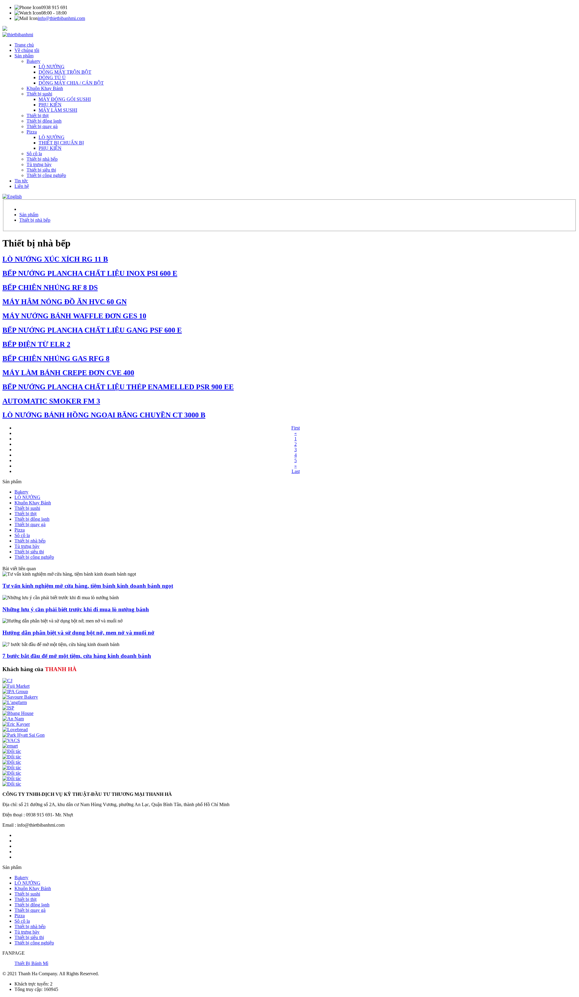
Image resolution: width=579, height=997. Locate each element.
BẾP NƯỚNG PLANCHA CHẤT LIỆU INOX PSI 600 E (89, 273)
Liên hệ (21, 186)
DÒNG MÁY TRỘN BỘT (65, 72)
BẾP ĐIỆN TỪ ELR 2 (36, 344)
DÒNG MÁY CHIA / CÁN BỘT (71, 82)
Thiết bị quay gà (42, 126)
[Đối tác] (11, 751)
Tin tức (21, 180)
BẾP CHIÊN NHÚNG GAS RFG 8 (55, 358)
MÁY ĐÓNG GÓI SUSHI (65, 99)
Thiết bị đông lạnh (44, 121)
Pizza (32, 131)
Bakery (33, 61)
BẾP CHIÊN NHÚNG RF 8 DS (50, 287)
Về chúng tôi (26, 50)
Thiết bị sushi (39, 93)
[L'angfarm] (14, 702)
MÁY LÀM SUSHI (58, 110)
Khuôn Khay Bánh (45, 88)
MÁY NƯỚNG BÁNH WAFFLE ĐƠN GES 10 (74, 316)
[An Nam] (13, 718)
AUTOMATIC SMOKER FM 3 (51, 401)
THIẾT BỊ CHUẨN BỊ (61, 142)
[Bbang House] (17, 713)
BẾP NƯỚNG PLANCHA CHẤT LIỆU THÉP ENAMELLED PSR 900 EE (118, 387)
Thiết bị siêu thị (41, 169)
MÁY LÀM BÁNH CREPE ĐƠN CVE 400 (68, 373)
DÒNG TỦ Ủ (52, 77)
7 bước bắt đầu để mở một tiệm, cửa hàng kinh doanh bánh (76, 656)
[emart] (10, 745)
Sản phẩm (23, 55)
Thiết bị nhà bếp (42, 159)
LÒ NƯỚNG (52, 66)
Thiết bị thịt (38, 115)
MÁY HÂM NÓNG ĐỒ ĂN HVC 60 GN (64, 302)
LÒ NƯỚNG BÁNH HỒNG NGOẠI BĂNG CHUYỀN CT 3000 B (103, 415)
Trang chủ (24, 44)
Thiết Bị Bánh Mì (31, 963)
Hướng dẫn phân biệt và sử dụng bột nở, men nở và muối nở (78, 632)
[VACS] (11, 740)
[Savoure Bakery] (20, 697)
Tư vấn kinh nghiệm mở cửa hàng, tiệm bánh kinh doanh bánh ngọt (87, 586)
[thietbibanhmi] (17, 34)
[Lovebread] (15, 729)
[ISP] (8, 707)
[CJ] (7, 680)
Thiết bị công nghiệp (46, 175)
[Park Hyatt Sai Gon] (23, 735)
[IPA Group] (15, 691)
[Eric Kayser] (16, 724)
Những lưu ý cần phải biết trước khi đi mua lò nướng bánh (75, 609)
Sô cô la (34, 153)
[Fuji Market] (16, 686)
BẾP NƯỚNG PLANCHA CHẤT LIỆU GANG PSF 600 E (92, 330)
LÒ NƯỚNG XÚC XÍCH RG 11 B (55, 259)
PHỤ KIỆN (50, 104)
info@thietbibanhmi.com (61, 18)
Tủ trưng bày (39, 164)
